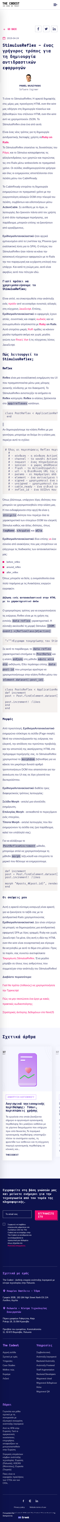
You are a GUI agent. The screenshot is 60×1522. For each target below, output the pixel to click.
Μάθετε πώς (8, 1369)
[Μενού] (55, 4)
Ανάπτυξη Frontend (45, 1365)
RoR (30, 329)
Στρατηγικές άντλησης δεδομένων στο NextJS (28, 1012)
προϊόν (12, 303)
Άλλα (38, 1387)
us (50, 539)
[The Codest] (11, 5)
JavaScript (25, 308)
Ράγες (6, 152)
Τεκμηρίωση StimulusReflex (18, 958)
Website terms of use (38, 1507)
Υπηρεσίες (7, 1361)
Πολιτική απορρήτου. (17, 1246)
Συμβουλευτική (43, 1352)
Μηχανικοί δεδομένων (46, 1383)
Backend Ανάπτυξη (45, 1361)
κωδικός (41, 319)
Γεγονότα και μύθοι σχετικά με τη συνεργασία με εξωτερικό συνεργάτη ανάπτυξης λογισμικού (13, 1417)
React (19, 339)
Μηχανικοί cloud (44, 1378)
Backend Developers (46, 1374)
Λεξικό (6, 1378)
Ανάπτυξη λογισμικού (46, 1356)
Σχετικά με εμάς (10, 1356)
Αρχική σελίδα (9, 1352)
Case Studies (9, 1365)
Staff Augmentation (45, 1369)
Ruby (42, 324)
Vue (26, 339)
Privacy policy (19, 1507)
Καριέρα (6, 1374)
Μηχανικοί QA (43, 1391)
